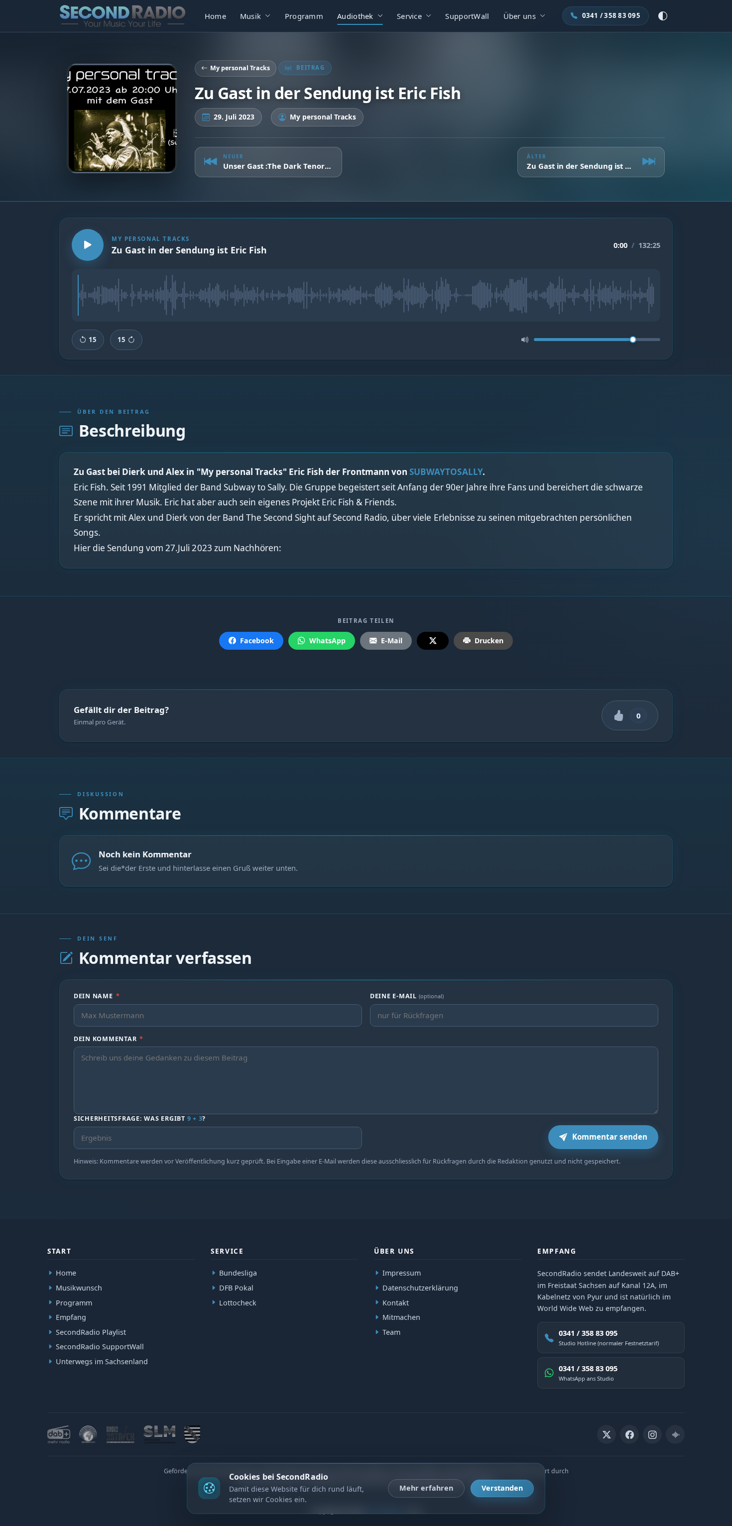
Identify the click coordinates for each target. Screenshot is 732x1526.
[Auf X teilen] (433, 641)
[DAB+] (58, 1434)
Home (215, 16)
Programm (304, 16)
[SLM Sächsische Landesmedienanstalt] (159, 1434)
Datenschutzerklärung (420, 1287)
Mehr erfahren (426, 1488)
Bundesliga (238, 1273)
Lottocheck (237, 1302)
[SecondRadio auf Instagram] (652, 1434)
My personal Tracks (240, 68)
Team (391, 1332)
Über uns (519, 16)
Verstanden (502, 1488)
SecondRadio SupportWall (100, 1347)
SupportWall (467, 16)
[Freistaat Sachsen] (192, 1434)
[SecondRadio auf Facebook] (629, 1434)
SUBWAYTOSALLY (445, 471)
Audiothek (355, 16)
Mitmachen (401, 1317)
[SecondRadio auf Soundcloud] (675, 1434)
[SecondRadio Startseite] (122, 16)
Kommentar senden (609, 1137)
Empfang (71, 1317)
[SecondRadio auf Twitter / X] (606, 1434)
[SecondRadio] (88, 1434)
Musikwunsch (79, 1287)
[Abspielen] (88, 245)
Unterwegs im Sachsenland (102, 1361)
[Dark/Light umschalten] (663, 16)
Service (409, 16)
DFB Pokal (236, 1287)
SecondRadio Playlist (91, 1332)
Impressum (401, 1273)
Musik (250, 16)
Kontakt (395, 1302)
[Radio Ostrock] (120, 1434)
